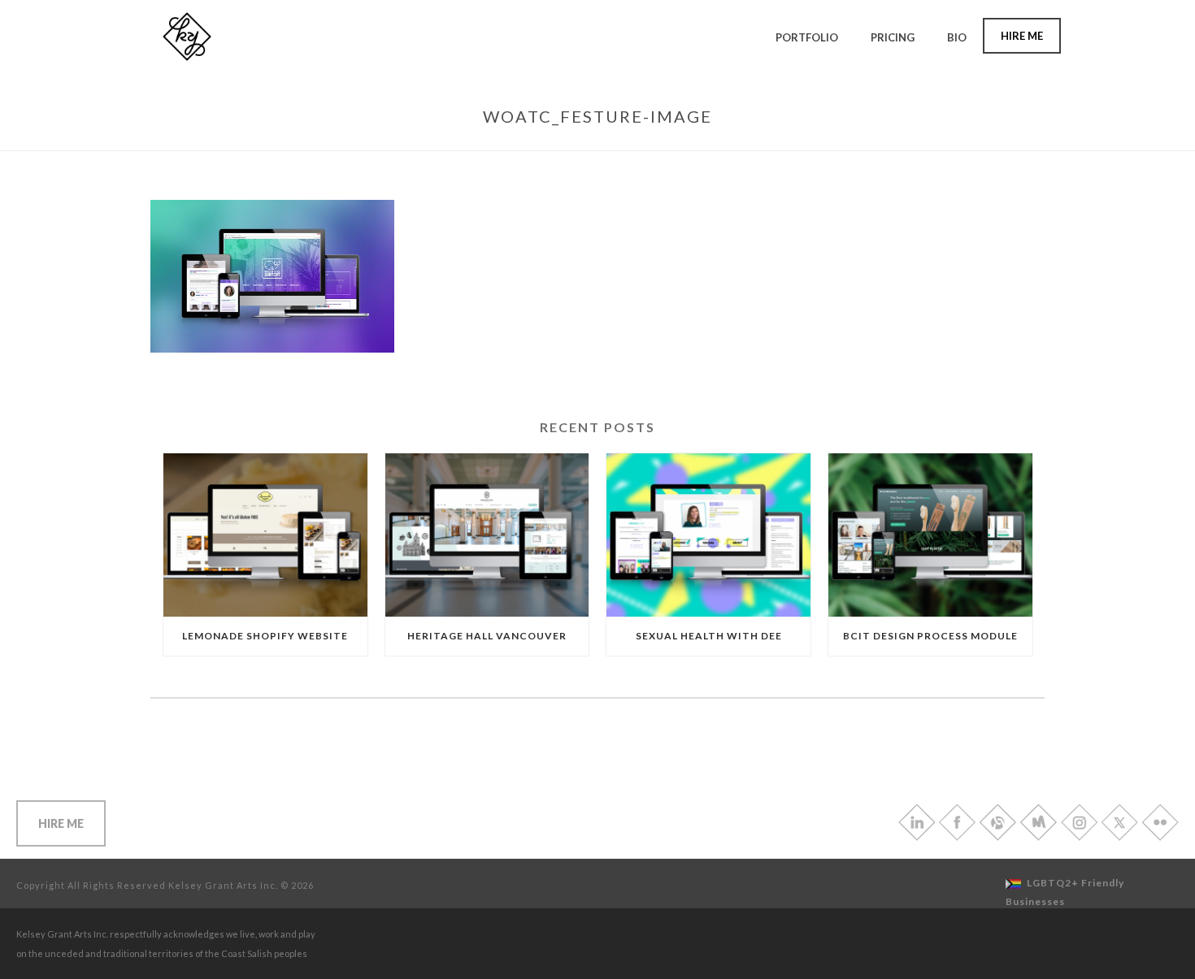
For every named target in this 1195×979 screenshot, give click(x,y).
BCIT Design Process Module (930, 636)
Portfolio (807, 37)
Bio (957, 37)
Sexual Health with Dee (709, 636)
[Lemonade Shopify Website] (265, 535)
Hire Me (1022, 35)
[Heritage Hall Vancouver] (487, 535)
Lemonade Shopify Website (265, 636)
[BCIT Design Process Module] (930, 535)
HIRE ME (61, 823)
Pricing (893, 37)
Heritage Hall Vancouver (487, 636)
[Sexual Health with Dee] (708, 535)
